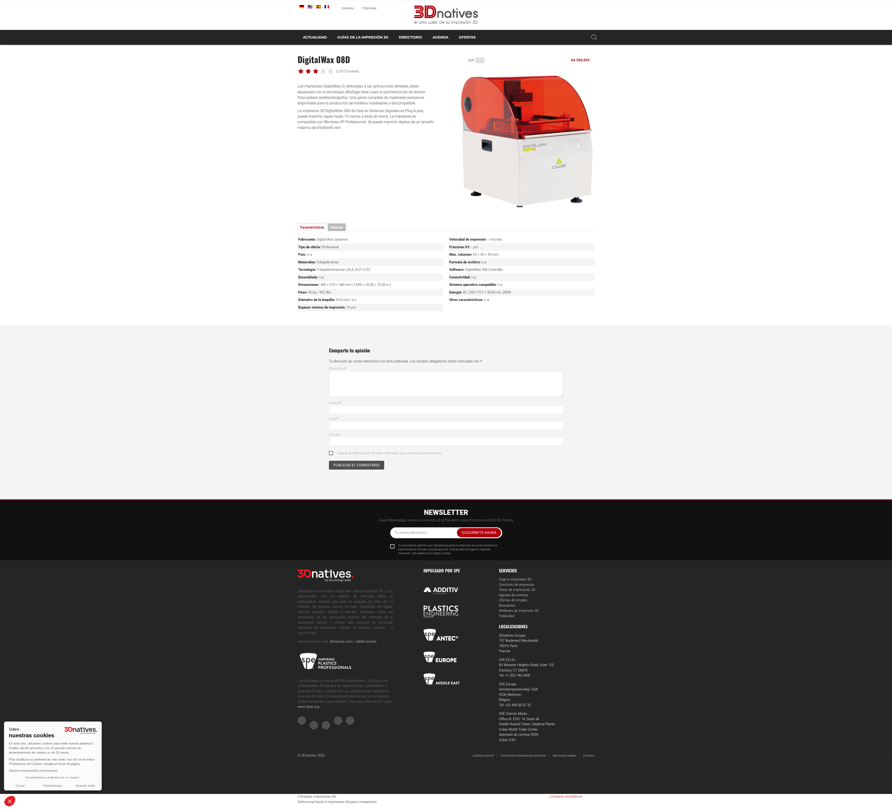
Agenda (440, 37)
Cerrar (21, 785)
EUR (471, 60)
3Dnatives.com (341, 641)
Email (333, 418)
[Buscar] (594, 37)
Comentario (337, 368)
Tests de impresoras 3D (517, 590)
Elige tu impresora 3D (515, 579)
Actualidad (315, 37)
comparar (556, 796)
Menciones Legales (564, 755)
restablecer (573, 796)
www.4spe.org (308, 707)
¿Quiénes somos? (483, 755)
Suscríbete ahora (479, 532)
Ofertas (467, 37)
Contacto (348, 8)
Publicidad (369, 8)
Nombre (335, 403)
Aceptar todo (86, 785)
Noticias (336, 227)
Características (312, 227)
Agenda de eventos (513, 595)
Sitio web (334, 434)
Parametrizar (53, 785)
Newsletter (507, 605)
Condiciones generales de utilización (523, 755)
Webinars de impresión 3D (519, 611)
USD (480, 60)
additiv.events (366, 641)
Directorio (410, 37)
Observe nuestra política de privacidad (33, 770)
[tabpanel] (526, 139)
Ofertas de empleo (513, 600)
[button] (9, 801)
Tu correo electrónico (411, 533)
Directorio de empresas (517, 585)
